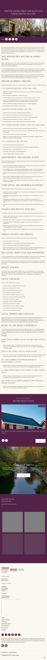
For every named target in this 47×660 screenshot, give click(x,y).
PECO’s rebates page (28, 386)
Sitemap (3, 630)
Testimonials (5, 626)
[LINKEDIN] (9, 635)
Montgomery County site (8, 101)
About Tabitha (5, 619)
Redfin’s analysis (8, 348)
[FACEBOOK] (2, 635)
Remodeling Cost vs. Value (23, 274)
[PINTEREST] (12, 635)
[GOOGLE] (16, 635)
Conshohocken (4, 589)
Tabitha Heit (28, 332)
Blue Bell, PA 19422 (5, 597)
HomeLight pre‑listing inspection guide (32, 257)
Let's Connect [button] (23, 475)
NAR (24, 229)
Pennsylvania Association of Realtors (31, 136)
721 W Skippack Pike (5, 596)
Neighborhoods (5, 623)
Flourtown (3, 590)
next (6, 440)
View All (40, 440)
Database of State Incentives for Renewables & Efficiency (31, 247)
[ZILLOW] (19, 635)
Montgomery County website (28, 320)
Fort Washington (4, 588)
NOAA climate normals (33, 70)
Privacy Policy (15, 655)
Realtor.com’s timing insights (38, 346)
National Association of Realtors (12, 76)
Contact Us (4, 628)
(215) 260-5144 (4, 579)
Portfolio (4, 621)
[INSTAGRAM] (6, 635)
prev (3, 440)
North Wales (3, 586)
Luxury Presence (12, 652)
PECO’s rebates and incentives (9, 249)
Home (3, 617)
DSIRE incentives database (16, 386)
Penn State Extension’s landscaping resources (12, 200)
